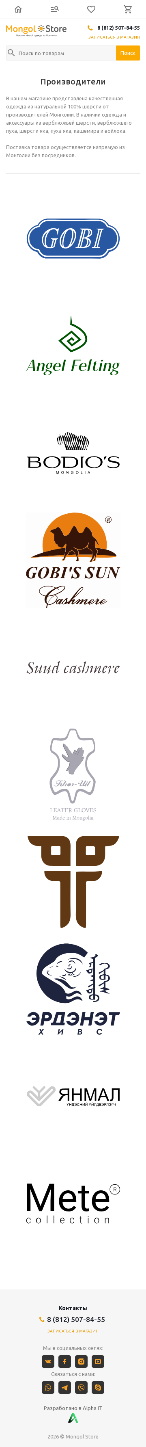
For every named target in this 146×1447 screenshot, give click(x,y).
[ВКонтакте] (48, 1361)
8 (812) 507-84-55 (118, 27)
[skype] (98, 1387)
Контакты (73, 1308)
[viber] (81, 1387)
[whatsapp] (48, 1387)
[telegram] (64, 1387)
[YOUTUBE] (98, 1361)
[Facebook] (64, 1361)
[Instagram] (81, 1361)
